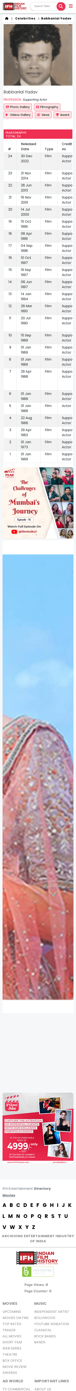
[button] (71, 6)
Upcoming (12, 1311)
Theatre (10, 1354)
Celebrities (24, 18)
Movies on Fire (16, 1317)
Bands (39, 1342)
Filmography (49, 107)
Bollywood (44, 1317)
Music (40, 1303)
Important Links (51, 1381)
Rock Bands (45, 1336)
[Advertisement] (38, 1053)
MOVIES (10, 1303)
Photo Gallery (20, 107)
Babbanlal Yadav (56, 18)
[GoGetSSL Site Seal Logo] (38, 1272)
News (45, 115)
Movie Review (15, 1366)
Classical (43, 1330)
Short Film (12, 1342)
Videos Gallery (20, 115)
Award (64, 115)
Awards (10, 1372)
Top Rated (12, 1324)
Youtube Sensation (51, 1324)
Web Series (12, 1348)
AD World (13, 1381)
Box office (12, 1360)
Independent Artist (51, 1311)
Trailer (9, 1330)
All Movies (12, 1336)
